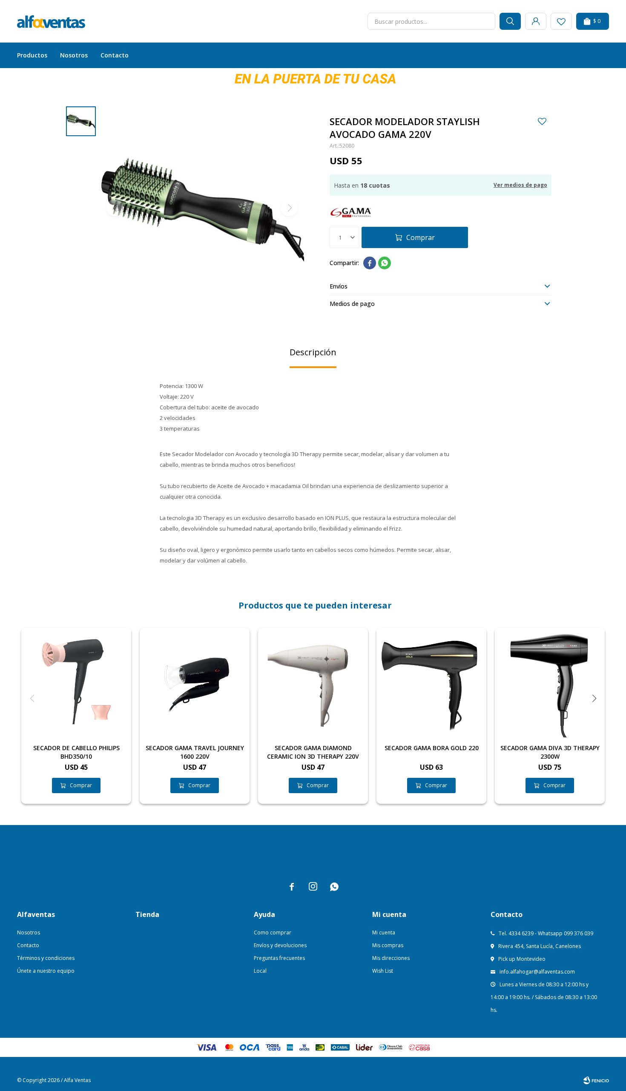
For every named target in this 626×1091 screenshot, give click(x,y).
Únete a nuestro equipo (46, 970)
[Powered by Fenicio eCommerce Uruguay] (596, 1080)
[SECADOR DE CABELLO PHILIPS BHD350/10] (76, 682)
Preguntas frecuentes (279, 958)
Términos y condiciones (46, 958)
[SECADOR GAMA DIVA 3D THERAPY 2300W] (550, 682)
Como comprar (272, 932)
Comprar (420, 237)
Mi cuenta (383, 932)
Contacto (115, 55)
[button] (510, 21)
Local (260, 970)
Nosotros (74, 55)
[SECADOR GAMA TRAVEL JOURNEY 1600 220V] (195, 682)
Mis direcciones (391, 958)
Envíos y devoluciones (280, 945)
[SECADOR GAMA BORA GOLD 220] (431, 682)
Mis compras (387, 945)
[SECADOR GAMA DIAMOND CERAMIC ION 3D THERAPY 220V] (313, 682)
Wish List (382, 970)
